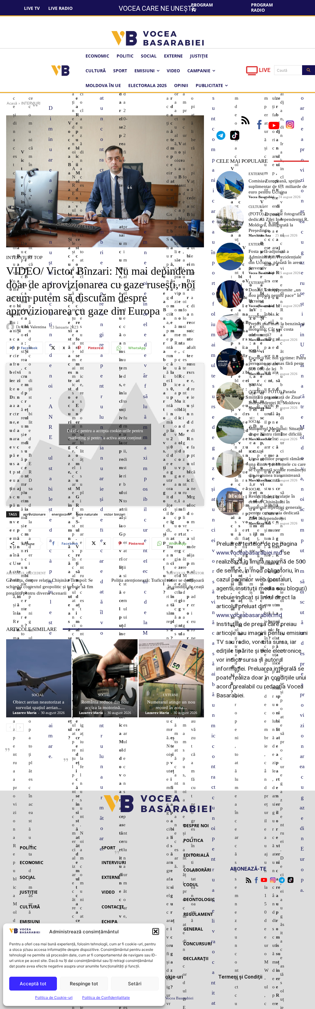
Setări (135, 984)
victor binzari (114, 514)
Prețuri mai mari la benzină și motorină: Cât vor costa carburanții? (277, 329)
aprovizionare (34, 514)
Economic (258, 316)
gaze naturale (87, 514)
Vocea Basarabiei (261, 197)
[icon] (251, 72)
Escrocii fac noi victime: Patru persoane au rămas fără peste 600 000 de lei (277, 363)
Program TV (202, 7)
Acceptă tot (33, 984)
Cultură (256, 207)
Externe (170, 695)
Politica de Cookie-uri (54, 997)
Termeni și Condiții (240, 977)
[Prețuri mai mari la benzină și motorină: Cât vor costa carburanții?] (230, 328)
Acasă (12, 103)
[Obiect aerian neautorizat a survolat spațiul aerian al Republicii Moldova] (38, 678)
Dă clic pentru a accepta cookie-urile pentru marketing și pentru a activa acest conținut (105, 434)
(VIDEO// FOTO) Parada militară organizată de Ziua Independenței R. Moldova (274, 397)
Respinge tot (84, 984)
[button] (156, 931)
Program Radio (262, 7)
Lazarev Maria (25, 712)
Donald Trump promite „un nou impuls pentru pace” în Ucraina (275, 295)
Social (38, 695)
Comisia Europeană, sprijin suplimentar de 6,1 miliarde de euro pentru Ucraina (278, 186)
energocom (61, 514)
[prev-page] (10, 728)
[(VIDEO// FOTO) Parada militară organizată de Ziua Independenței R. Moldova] (230, 396)
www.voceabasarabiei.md (249, 552)
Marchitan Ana (260, 235)
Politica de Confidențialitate (106, 997)
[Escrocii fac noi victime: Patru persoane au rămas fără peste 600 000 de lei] (230, 362)
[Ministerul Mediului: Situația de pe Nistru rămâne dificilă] (230, 430)
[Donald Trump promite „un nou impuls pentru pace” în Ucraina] (230, 294)
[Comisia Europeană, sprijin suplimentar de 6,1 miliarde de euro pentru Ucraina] (230, 185)
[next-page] (20, 728)
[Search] (308, 70)
